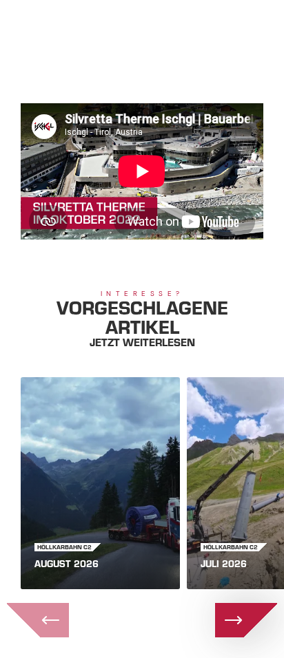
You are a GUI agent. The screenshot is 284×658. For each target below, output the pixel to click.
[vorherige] (38, 620)
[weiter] (246, 620)
